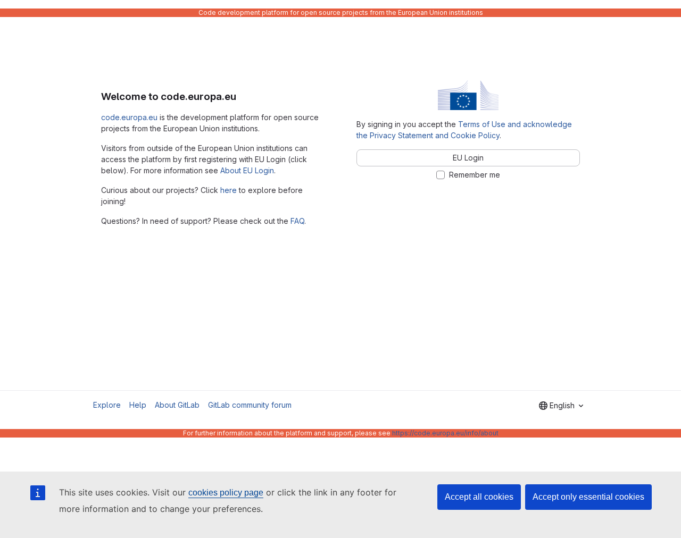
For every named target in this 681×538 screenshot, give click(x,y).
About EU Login (247, 170)
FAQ (297, 220)
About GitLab (177, 404)
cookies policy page (225, 492)
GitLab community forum (250, 404)
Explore (107, 404)
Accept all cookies (479, 496)
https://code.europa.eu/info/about (445, 433)
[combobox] (561, 405)
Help (137, 404)
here (228, 190)
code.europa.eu (129, 117)
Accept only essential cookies (588, 496)
